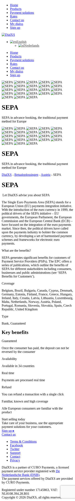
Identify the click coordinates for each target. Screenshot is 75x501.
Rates (13, 16)
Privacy (15, 460)
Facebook (16, 445)
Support (15, 453)
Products (15, 9)
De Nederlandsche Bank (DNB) (31, 473)
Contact (15, 456)
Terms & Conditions (23, 441)
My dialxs (16, 24)
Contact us (17, 20)
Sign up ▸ (8, 430)
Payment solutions (22, 12)
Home (14, 5)
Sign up (15, 27)
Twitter (14, 449)
